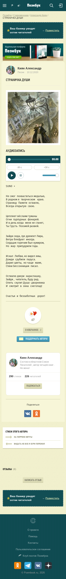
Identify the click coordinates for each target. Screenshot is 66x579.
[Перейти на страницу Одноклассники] (17, 565)
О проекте (33, 529)
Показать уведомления (12, 5)
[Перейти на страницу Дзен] (48, 565)
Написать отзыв (33, 480)
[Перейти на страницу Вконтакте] (38, 565)
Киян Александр (29, 68)
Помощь (33, 536)
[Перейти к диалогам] (19, 5)
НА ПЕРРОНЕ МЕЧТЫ (33, 437)
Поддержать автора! (36, 338)
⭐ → (33, 30)
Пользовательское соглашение (33, 549)
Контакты (33, 542)
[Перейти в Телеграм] (27, 565)
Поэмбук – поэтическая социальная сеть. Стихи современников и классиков (33, 5)
